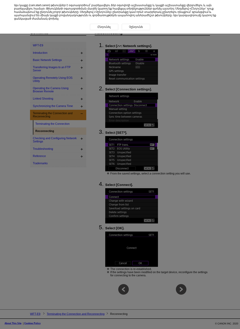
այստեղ (168, 8)
